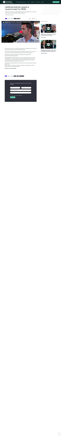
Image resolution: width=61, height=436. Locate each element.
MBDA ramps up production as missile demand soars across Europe (48, 35)
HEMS (18, 18)
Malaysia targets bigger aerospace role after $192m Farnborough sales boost (48, 50)
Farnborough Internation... (44, 53)
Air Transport (33, 2)
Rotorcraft (12, 18)
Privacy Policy (20, 95)
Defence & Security (43, 37)
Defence (28, 2)
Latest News (38, 2)
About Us (42, 2)
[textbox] (20, 93)
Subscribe (12, 97)
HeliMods (15, 18)
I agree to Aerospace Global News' (16, 95)
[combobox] (20, 93)
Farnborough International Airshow (21, 2)
